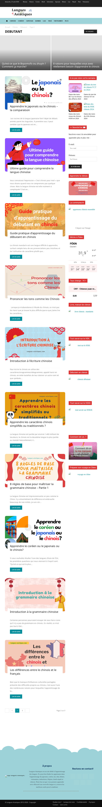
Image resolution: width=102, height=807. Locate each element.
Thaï (79, 1)
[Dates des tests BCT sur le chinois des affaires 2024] (75, 87)
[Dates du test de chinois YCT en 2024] (90, 87)
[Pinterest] (79, 5)
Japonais (57, 1)
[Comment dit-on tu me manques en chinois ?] (83, 451)
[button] (94, 21)
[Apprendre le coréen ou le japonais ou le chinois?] (35, 532)
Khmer (64, 1)
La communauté (77, 202)
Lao (69, 1)
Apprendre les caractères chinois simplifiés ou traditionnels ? (31, 424)
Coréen (38, 1)
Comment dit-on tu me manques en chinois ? (80, 454)
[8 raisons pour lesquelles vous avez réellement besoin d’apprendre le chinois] (76, 52)
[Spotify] (91, 5)
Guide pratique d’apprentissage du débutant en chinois (32, 235)
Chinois (31, 1)
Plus (66, 21)
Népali (74, 1)
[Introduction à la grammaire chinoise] (35, 594)
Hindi (43, 1)
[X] (95, 5)
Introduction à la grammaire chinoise (34, 612)
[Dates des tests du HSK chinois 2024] (90, 107)
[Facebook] (70, 5)
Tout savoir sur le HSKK (80, 403)
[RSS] (83, 5)
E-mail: (71, 144)
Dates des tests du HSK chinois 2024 (89, 116)
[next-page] (27, 711)
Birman (25, 1)
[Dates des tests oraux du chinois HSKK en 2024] (75, 107)
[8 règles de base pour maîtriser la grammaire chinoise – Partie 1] (35, 470)
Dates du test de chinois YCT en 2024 (90, 96)
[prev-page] (7, 711)
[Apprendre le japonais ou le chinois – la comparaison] (35, 93)
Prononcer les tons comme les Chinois (34, 299)
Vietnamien (86, 1)
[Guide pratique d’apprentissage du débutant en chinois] (35, 220)
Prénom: (72, 155)
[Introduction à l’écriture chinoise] (35, 343)
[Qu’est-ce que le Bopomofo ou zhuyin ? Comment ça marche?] (25, 52)
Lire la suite (16, 130)
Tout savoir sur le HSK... (80, 338)
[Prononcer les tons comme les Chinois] (35, 281)
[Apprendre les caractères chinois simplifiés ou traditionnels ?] (35, 408)
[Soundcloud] (87, 5)
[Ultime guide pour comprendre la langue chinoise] (35, 155)
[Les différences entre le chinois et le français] (35, 656)
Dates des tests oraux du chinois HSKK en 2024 (75, 116)
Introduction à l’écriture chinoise (31, 361)
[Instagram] (74, 5)
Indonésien (50, 1)
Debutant (24, 27)
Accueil (7, 27)
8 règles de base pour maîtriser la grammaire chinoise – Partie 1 (31, 486)
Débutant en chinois (78, 372)
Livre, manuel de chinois (80, 305)
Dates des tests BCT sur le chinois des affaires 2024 (75, 96)
